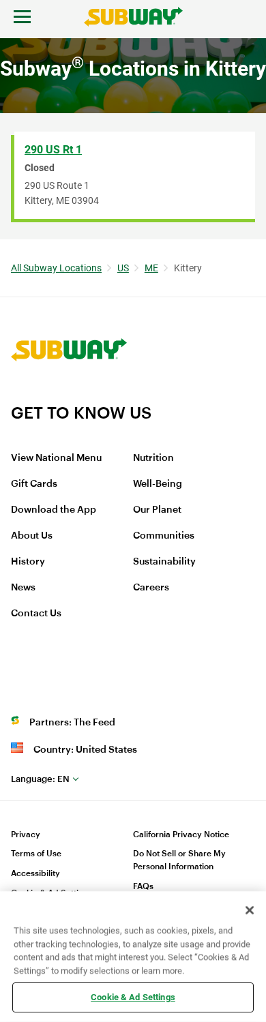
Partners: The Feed (72, 722)
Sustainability (164, 562)
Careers (151, 587)
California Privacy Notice (181, 834)
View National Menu (56, 458)
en (40, 779)
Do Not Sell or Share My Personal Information (179, 860)
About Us (32, 536)
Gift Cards (34, 484)
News (23, 587)
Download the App (53, 510)
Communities (163, 536)
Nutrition (153, 458)
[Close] (250, 910)
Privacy (25, 834)
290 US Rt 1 (53, 149)
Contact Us (36, 613)
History (28, 562)
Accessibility (35, 873)
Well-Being (157, 484)
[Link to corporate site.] (69, 394)
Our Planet (157, 510)
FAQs (143, 886)
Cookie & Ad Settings (133, 997)
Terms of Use (36, 854)
